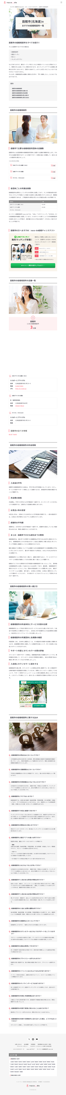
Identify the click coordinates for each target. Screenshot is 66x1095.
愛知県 (12, 1066)
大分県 (52, 1069)
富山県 (29, 1064)
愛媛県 (28, 1069)
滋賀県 (20, 1066)
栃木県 (44, 1061)
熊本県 (48, 1069)
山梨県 (41, 1064)
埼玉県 (52, 1061)
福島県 (36, 1061)
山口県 (16, 1069)
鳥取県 (45, 1066)
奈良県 (36, 1066)
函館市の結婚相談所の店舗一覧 (20, 90)
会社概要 (26, 1044)
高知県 (32, 1069)
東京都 (16, 1064)
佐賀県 (40, 1069)
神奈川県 (21, 1064)
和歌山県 (41, 1066)
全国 (25, 6)
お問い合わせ (18, 1044)
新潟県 (25, 1064)
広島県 (12, 1069)
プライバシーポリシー (22, 1046)
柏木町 (15, 434)
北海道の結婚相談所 (32, 6)
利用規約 (33, 1044)
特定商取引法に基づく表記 (44, 1044)
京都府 (24, 1066)
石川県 (33, 1064)
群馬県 (48, 1061)
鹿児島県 (17, 1071)
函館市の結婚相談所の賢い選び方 (20, 95)
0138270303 (19, 386)
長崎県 (44, 1069)
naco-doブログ (31, 1049)
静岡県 (53, 1064)
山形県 (32, 1061)
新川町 (10, 434)
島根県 (49, 1066)
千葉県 (12, 1064)
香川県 (24, 1069)
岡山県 (53, 1066)
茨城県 (40, 1061)
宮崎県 (12, 1071)
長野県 (45, 1064)
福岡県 (36, 1069)
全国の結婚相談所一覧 (18, 1049)
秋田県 (28, 1061)
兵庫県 (32, 1066)
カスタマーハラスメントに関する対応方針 (41, 1046)
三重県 (16, 1066)
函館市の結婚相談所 (17, 88)
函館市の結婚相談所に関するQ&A (20, 97)
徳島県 (20, 1069)
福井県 (37, 1064)
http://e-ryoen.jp (20, 389)
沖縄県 (21, 1071)
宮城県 (24, 1061)
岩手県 (20, 1061)
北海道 (12, 1061)
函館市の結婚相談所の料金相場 (20, 93)
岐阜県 (49, 1064)
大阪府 (28, 1066)
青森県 (16, 1061)
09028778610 (19, 406)
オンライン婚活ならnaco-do (17, 6)
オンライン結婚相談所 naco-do (45, 1049)
